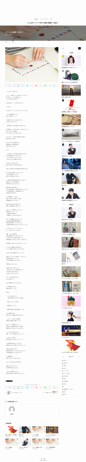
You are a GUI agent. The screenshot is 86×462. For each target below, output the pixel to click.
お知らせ (65, 360)
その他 (64, 368)
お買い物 (65, 363)
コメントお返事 (9, 34)
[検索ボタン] (51, 19)
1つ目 (12, 97)
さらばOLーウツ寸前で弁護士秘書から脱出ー (43, 23)
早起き (64, 384)
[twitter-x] (43, 458)
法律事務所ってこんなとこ (68, 389)
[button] (9, 85)
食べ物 (64, 394)
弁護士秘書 (65, 381)
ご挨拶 (64, 365)
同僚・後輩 (65, 376)
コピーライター (66, 370)
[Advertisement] (38, 9)
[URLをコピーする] (54, 85)
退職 (64, 391)
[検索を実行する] (79, 48)
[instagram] (44, 458)
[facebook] (41, 458)
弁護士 (64, 378)
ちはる (12, 414)
